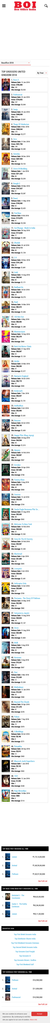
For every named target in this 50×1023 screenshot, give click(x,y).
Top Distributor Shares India (25, 938)
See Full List (42, 881)
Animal (14, 865)
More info (33, 1020)
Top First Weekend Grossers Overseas (25, 943)
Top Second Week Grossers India (25, 947)
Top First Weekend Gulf (25, 964)
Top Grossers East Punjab (25, 951)
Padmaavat (16, 997)
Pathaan (15, 874)
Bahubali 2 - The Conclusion (18, 896)
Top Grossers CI (25, 955)
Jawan (14, 856)
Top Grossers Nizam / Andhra (25, 960)
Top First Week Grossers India (25, 934)
